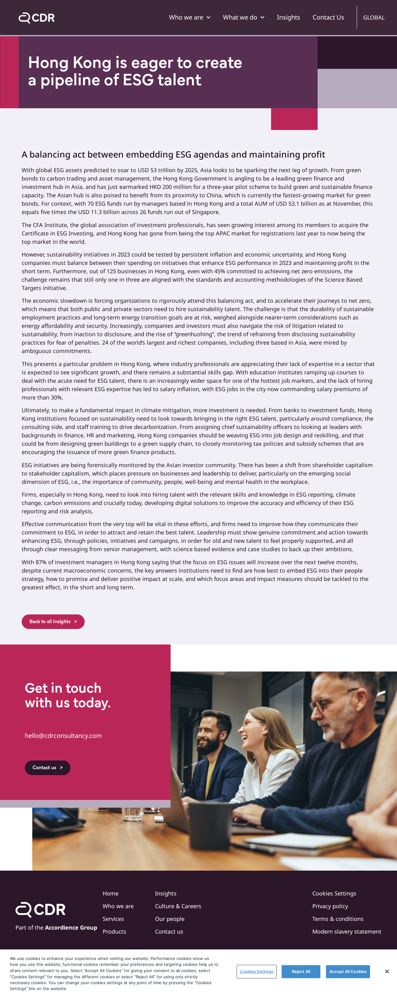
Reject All (301, 971)
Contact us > (48, 767)
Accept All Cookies (348, 971)
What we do (240, 17)
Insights (288, 17)
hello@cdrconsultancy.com (63, 735)
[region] (198, 972)
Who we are (186, 17)
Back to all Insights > (53, 621)
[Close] (387, 971)
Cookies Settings (256, 971)
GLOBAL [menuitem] (374, 17)
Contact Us (328, 17)
